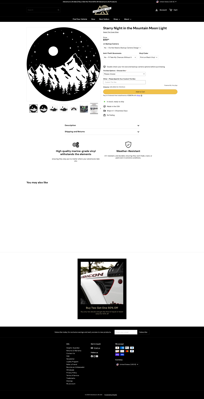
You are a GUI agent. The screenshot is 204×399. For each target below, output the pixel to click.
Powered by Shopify (110, 395)
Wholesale (70, 370)
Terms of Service (72, 375)
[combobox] (44, 10)
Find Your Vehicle (80, 19)
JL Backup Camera (111, 44)
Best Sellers (104, 19)
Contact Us (70, 353)
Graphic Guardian (73, 348)
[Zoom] (64, 64)
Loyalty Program (72, 362)
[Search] (58, 10)
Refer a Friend (71, 364)
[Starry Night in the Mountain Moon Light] (38, 207)
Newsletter (70, 359)
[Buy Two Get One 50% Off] (102, 283)
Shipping (106, 87)
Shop (116, 19)
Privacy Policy (71, 373)
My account (70, 384)
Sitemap (69, 381)
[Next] (99, 108)
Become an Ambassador (75, 367)
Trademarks (70, 378)
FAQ (67, 356)
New (93, 19)
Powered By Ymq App (170, 85)
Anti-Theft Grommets (112, 53)
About (127, 19)
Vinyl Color (143, 53)
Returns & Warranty (73, 351)
